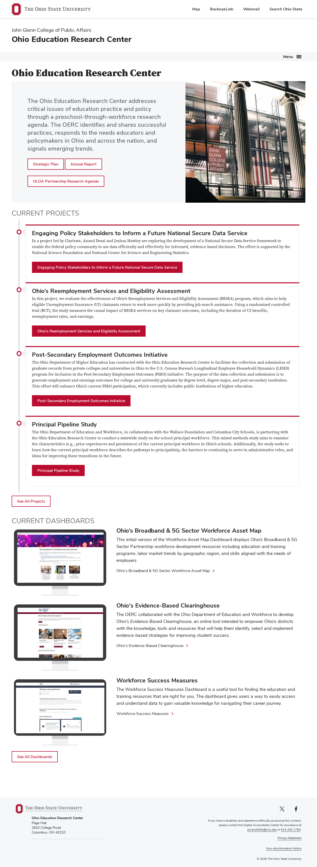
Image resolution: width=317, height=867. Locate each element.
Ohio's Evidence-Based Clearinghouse (149, 645)
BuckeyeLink (221, 9)
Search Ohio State (285, 9)
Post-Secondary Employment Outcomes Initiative (81, 400)
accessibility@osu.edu (262, 830)
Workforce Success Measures (142, 713)
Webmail (251, 9)
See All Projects (31, 501)
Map (196, 9)
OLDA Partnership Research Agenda (66, 181)
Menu (288, 56)
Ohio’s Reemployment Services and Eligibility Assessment (88, 331)
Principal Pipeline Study (58, 470)
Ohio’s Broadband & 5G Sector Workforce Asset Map (163, 570)
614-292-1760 (291, 830)
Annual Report (83, 164)
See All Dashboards (34, 756)
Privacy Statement (289, 838)
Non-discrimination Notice (283, 848)
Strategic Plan (45, 164)
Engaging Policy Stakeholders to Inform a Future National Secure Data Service (107, 267)
